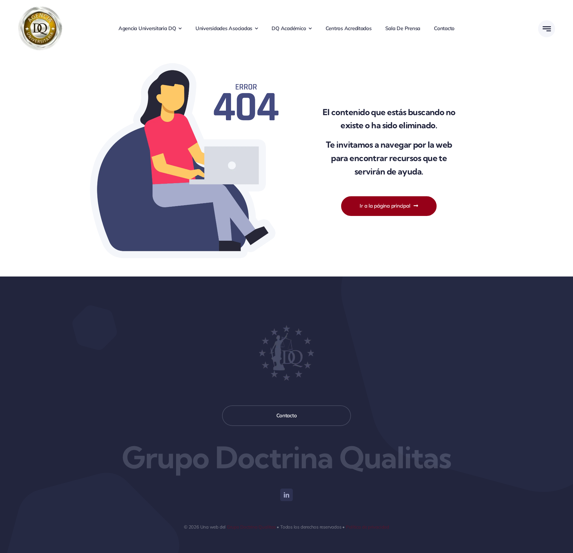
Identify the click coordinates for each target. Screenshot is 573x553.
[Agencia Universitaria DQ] (40, 8)
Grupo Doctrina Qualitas (251, 527)
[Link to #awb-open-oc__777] (546, 28)
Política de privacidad (367, 527)
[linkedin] (286, 495)
